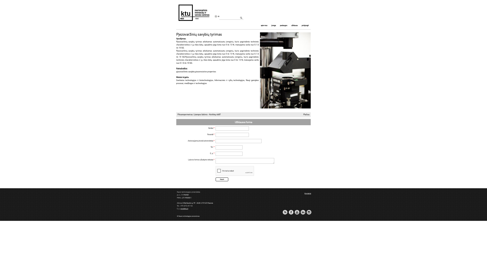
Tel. (212, 147)
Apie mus (264, 26)
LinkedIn (302, 210)
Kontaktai (308, 193)
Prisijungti (305, 26)
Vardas (211, 128)
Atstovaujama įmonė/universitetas (201, 141)
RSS (286, 210)
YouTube (296, 210)
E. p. (212, 154)
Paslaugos (283, 26)
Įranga (273, 26)
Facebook (291, 210)
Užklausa (294, 26)
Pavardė (210, 135)
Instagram (308, 210)
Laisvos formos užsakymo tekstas (201, 160)
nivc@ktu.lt (184, 209)
